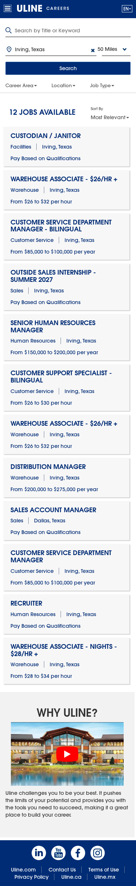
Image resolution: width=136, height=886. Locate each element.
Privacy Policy (32, 877)
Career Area (19, 85)
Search (68, 68)
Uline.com (23, 869)
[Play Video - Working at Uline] (67, 754)
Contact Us (62, 869)
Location (61, 85)
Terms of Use (103, 869)
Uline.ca (71, 877)
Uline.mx (104, 877)
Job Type (100, 85)
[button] (127, 8)
